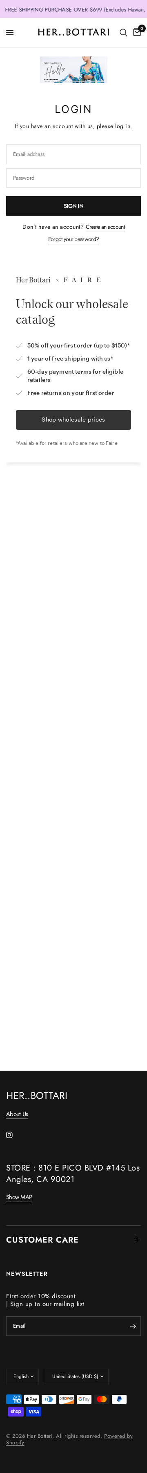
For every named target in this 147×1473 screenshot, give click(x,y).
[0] (135, 32)
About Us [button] (17, 1114)
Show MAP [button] (19, 1197)
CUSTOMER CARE (42, 1240)
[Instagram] (15, 1135)
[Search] (123, 32)
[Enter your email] (133, 1326)
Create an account (105, 227)
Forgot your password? (73, 239)
